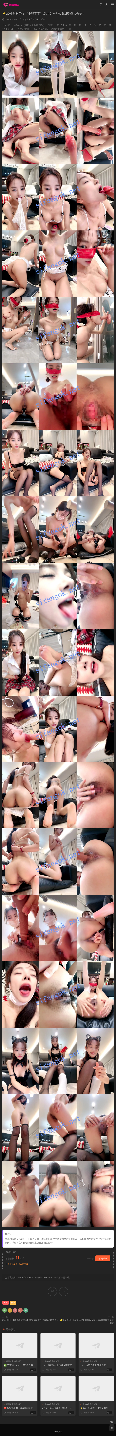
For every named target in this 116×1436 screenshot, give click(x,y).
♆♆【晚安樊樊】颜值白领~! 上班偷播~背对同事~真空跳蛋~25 (96, 1365)
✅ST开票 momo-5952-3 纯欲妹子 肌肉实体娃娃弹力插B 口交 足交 (20, 1365)
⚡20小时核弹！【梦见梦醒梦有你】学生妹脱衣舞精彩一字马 (96, 1408)
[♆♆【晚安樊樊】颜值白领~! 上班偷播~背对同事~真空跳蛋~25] (96, 1345)
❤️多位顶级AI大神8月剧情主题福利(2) (19, 1408)
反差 (5, 1302)
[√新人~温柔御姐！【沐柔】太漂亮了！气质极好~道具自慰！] (58, 1388)
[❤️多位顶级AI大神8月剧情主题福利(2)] (19, 1388)
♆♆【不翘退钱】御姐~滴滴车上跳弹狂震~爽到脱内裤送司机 (58, 1365)
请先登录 (103, 1258)
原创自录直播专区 (30, 19)
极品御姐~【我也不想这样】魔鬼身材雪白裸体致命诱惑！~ (30, 1320)
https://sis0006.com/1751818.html (35, 1277)
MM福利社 (58, 1431)
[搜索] (101, 4)
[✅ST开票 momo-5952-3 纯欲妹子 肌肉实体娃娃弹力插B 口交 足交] (19, 1345)
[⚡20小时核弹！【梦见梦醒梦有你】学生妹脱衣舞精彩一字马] (96, 1388)
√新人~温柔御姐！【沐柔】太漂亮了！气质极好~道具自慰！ (57, 1408)
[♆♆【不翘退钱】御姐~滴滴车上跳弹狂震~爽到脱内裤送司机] (58, 1345)
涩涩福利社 (11, 4)
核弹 (13, 1302)
